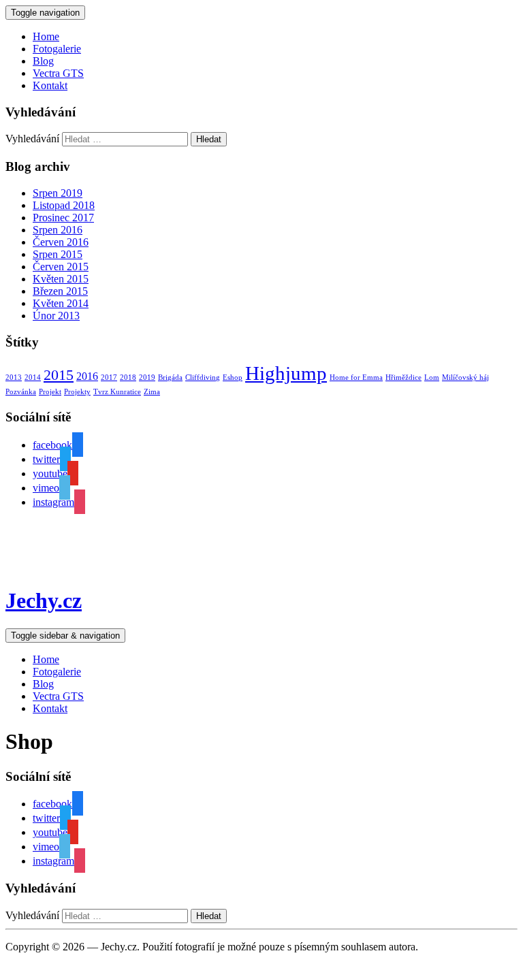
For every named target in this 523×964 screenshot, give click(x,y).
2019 (147, 377)
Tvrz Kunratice (117, 392)
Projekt (50, 392)
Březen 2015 (60, 291)
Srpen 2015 (57, 254)
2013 (13, 377)
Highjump (286, 373)
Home (46, 36)
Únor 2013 (56, 315)
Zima (152, 392)
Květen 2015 (61, 279)
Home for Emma (356, 377)
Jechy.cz (43, 600)
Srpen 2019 (57, 193)
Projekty (77, 392)
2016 (87, 376)
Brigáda (170, 377)
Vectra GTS (58, 73)
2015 (59, 374)
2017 (109, 377)
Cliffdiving (202, 377)
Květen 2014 (61, 303)
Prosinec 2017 (63, 217)
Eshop (232, 377)
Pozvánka (20, 392)
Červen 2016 (61, 242)
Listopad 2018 (64, 205)
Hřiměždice (403, 377)
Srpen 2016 (57, 230)
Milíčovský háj (465, 377)
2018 (128, 377)
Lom (431, 377)
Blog (43, 61)
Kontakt (50, 85)
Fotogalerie (57, 48)
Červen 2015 (61, 266)
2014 (33, 377)
